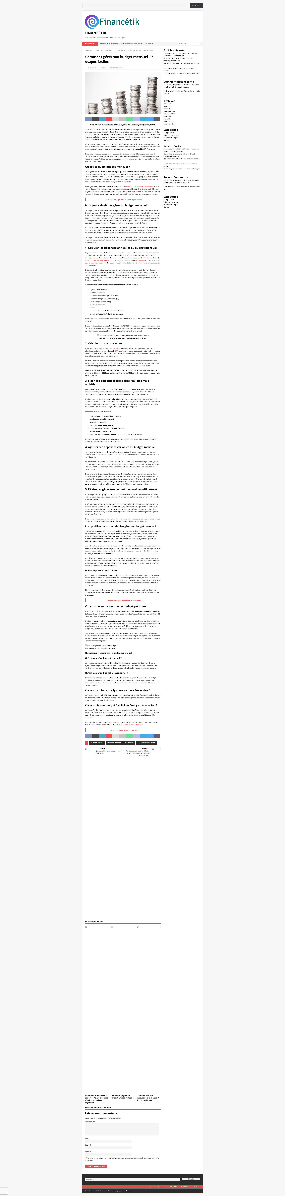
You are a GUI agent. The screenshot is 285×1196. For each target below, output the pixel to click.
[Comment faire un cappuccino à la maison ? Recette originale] (149, 1009)
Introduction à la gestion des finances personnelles (124, 199)
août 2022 (167, 116)
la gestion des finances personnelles (139, 186)
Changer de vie (169, 133)
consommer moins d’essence (132, 725)
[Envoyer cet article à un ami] (115, 119)
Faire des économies (116, 68)
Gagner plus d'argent (171, 138)
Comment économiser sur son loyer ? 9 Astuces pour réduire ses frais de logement (96, 1099)
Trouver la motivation (146, 743)
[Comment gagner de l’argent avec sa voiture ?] (123, 1009)
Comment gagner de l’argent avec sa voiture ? (122, 1096)
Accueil (151, 1187)
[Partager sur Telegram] (143, 119)
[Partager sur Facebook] (88, 119)
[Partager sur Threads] (157, 119)
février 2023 (168, 106)
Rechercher (196, 5)
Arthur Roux (168, 84)
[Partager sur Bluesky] (150, 119)
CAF (116, 351)
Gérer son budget (114, 743)
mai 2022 (167, 119)
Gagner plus (172, 1187)
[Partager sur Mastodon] (136, 119)
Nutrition (167, 140)
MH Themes (127, 1191)
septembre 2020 (169, 124)
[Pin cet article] (109, 119)
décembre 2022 (169, 111)
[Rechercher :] (189, 44)
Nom (87, 1138)
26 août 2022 (92, 68)
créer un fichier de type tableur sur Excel (101, 260)
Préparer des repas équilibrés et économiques (124, 600)
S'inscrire (191, 1179)
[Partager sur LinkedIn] (102, 119)
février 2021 (168, 121)
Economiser (185, 1187)
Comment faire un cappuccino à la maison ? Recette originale (148, 1097)
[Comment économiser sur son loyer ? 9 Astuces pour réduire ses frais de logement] (97, 1009)
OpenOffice (140, 260)
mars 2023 (167, 104)
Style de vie (129, 743)
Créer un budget (97, 743)
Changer (161, 1187)
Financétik (103, 68)
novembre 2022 (169, 114)
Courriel (88, 1145)
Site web (88, 1151)
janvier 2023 (168, 109)
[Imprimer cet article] (122, 119)
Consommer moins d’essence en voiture (124, 730)
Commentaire (90, 1122)
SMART (95, 394)
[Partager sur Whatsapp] (129, 119)
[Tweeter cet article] (95, 119)
